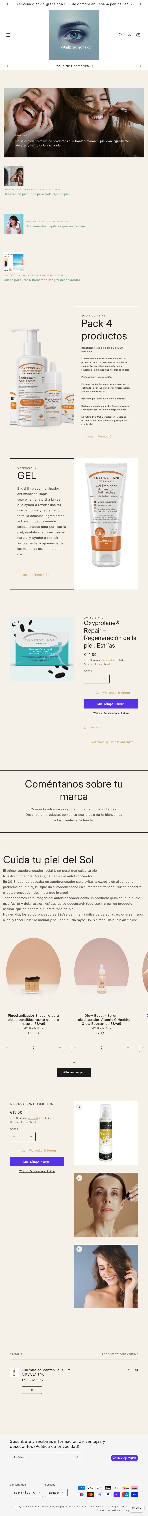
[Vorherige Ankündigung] (7, 4)
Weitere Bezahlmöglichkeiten (111, 713)
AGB (122, 1506)
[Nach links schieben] (66, 1062)
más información (100, 436)
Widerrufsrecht (77, 1506)
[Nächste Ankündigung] (141, 4)
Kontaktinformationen (108, 1510)
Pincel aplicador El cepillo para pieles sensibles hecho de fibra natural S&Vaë (33, 1019)
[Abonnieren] (77, 1457)
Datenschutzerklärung (103, 1506)
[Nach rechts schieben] (82, 1062)
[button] (8, 35)
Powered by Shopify (53, 1506)
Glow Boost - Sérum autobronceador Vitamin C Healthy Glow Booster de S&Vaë (101, 1019)
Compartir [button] (95, 727)
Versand (107, 660)
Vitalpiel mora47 (31, 1506)
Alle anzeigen (74, 1072)
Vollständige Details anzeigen (112, 742)
